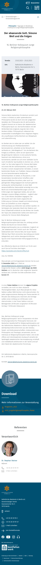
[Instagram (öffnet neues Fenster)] (13, 537)
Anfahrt (7, 511)
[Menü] (36, 7)
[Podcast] (18, 537)
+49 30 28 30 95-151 (12, 468)
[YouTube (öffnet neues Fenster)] (8, 537)
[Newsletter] (32, 3)
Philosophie (12, 26)
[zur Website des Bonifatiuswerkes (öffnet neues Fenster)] (20, 547)
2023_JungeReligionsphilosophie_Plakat (19, 410)
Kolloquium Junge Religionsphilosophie (21, 28)
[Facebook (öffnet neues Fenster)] (3, 537)
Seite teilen (38, 17)
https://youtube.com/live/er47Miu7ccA (15, 251)
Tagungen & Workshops (25, 26)
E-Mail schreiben (11, 471)
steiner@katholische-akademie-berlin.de (16, 266)
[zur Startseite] (8, 6)
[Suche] (28, 8)
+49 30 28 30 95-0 (11, 518)
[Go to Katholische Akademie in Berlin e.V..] (2, 17)
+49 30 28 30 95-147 (12, 522)
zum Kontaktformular (13, 530)
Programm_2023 (11, 407)
